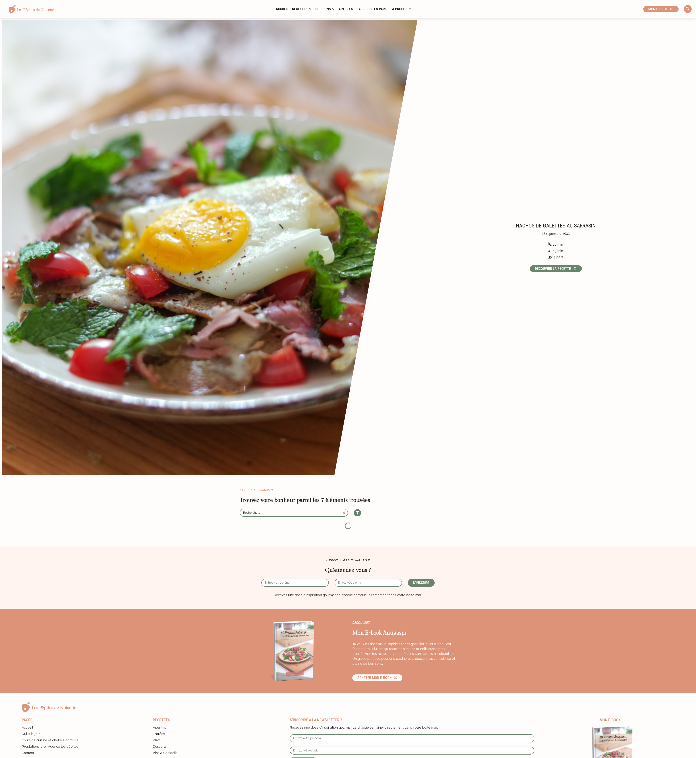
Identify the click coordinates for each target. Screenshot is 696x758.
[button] (302, 9)
